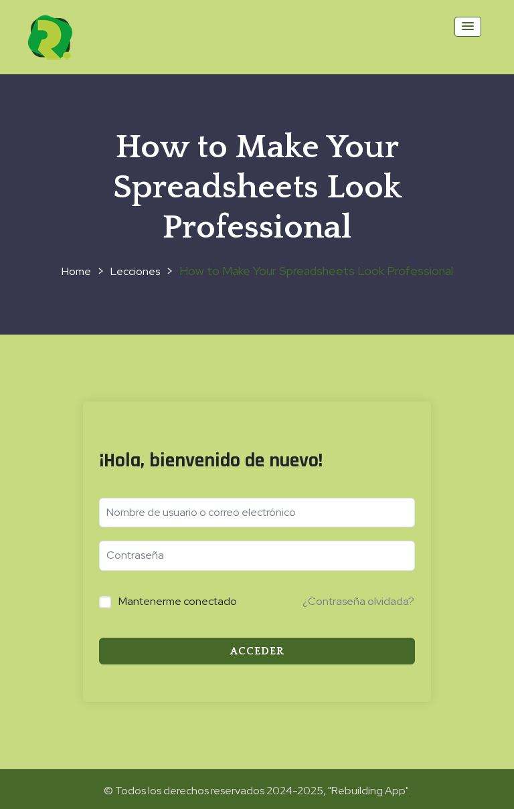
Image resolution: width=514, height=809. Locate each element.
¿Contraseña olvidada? (358, 601)
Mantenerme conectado (177, 601)
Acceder (257, 651)
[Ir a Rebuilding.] (76, 271)
